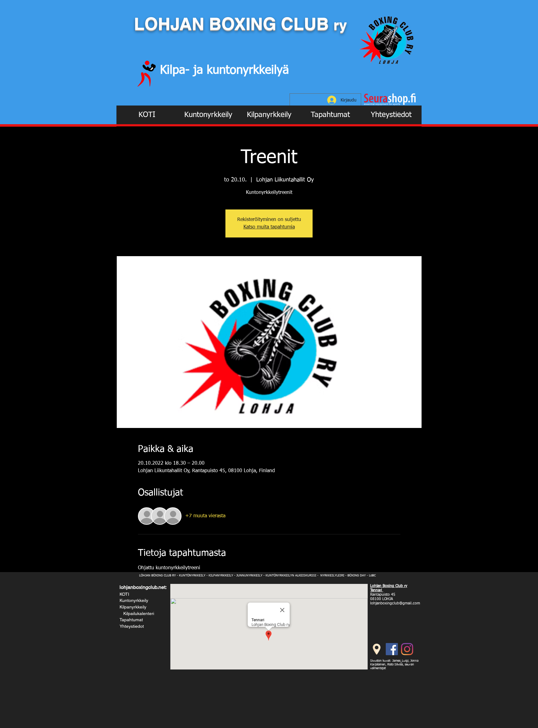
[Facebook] (392, 649)
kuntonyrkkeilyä (248, 70)
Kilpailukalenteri (137, 613)
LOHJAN (171, 23)
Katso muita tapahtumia (269, 227)
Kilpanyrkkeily (133, 606)
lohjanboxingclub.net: (143, 587)
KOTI (124, 594)
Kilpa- (176, 70)
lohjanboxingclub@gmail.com (395, 603)
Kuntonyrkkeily (134, 600)
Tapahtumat (131, 619)
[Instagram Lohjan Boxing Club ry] (407, 649)
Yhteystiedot (132, 626)
